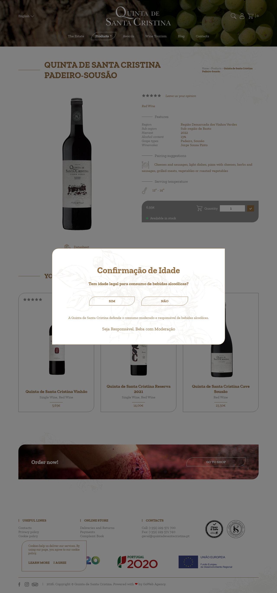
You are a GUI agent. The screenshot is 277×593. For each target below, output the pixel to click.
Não (164, 301)
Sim (112, 301)
